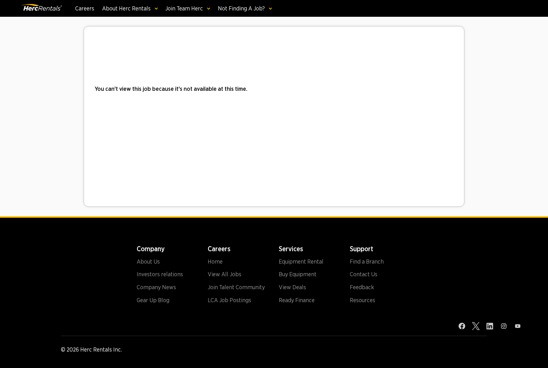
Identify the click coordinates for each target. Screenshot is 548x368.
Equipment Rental (301, 262)
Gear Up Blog (153, 300)
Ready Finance (297, 300)
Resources (362, 300)
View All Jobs (224, 274)
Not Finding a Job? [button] (242, 8)
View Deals (292, 287)
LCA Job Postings (229, 300)
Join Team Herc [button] (184, 8)
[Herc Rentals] (41, 8)
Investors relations (160, 274)
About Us (148, 262)
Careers (84, 8)
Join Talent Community (236, 287)
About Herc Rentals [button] (127, 8)
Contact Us (363, 274)
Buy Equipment (297, 274)
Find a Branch (367, 262)
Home (215, 262)
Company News (156, 287)
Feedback (362, 287)
